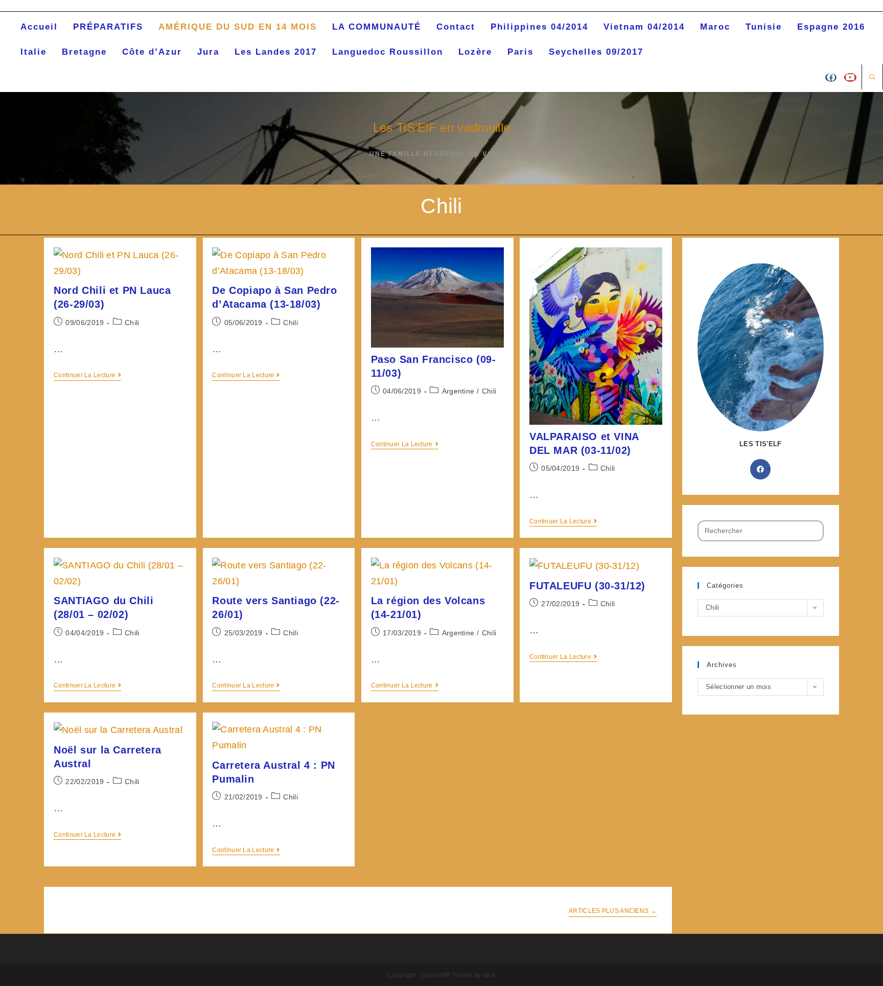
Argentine (458, 391)
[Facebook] (760, 469)
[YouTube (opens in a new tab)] (850, 77)
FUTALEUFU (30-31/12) (587, 585)
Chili (132, 322)
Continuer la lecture (84, 375)
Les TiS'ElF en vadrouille (441, 127)
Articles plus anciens (613, 910)
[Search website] (872, 78)
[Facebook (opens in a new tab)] (830, 77)
